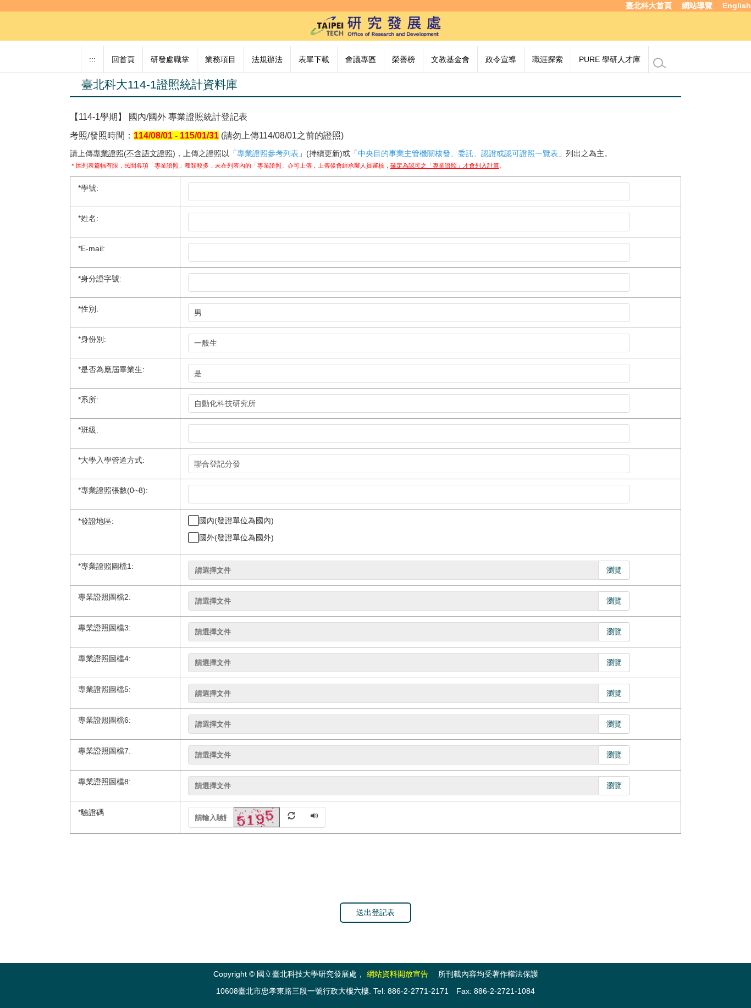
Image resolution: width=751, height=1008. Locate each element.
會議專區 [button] (360, 59)
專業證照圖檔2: (104, 596)
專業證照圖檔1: (106, 566)
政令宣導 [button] (500, 59)
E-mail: (91, 248)
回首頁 (123, 59)
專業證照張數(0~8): (113, 490)
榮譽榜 (403, 59)
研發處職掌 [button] (170, 59)
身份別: (92, 339)
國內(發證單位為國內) (236, 520)
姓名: (88, 218)
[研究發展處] (375, 25)
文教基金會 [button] (450, 59)
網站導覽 (697, 5)
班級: (88, 429)
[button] (269, 816)
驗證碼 (91, 812)
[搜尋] (660, 63)
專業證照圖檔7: (104, 750)
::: (92, 59)
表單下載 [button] (314, 59)
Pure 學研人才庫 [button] (609, 59)
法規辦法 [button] (267, 59)
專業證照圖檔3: (104, 627)
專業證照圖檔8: (104, 781)
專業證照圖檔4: (104, 658)
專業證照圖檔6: (104, 720)
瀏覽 (614, 570)
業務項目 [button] (220, 59)
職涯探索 (547, 59)
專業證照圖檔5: (104, 689)
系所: (88, 399)
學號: (88, 188)
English (736, 5)
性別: (88, 308)
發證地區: (96, 520)
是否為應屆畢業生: (111, 369)
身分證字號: (100, 278)
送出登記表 (375, 912)
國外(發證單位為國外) (236, 537)
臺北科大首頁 (649, 5)
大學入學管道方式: (111, 460)
